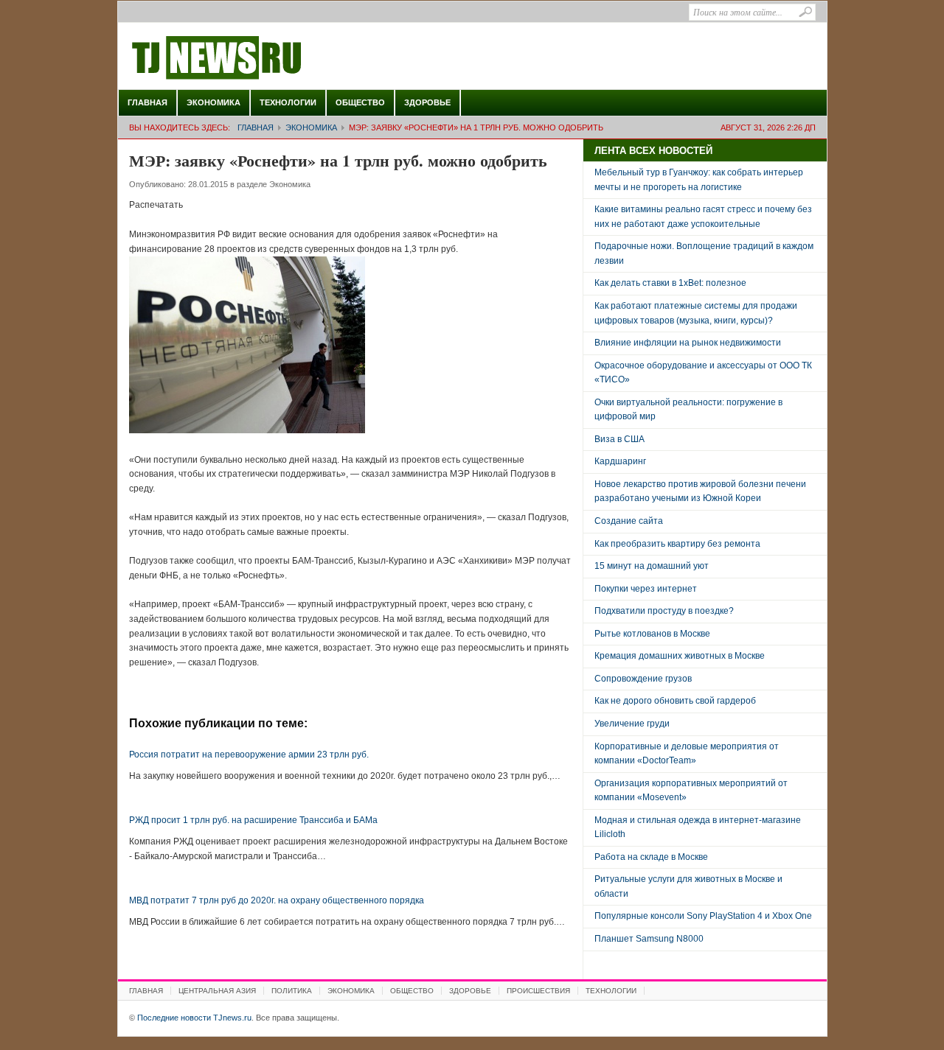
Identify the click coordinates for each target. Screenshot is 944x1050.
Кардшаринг (620, 461)
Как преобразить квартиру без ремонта (677, 544)
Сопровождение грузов (643, 678)
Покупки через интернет (645, 589)
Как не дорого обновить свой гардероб (675, 701)
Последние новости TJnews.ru (258, 58)
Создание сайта (628, 521)
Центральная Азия (217, 991)
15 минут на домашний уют (651, 566)
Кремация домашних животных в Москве (679, 656)
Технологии (288, 102)
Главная (147, 102)
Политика (291, 991)
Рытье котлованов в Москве (652, 634)
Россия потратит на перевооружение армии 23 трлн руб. (249, 754)
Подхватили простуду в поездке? (664, 611)
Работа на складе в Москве (651, 857)
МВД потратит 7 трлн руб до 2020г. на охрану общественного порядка (276, 900)
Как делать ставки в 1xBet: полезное (670, 283)
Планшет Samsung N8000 (649, 939)
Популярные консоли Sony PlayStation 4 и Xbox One (703, 916)
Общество (360, 102)
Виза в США (619, 439)
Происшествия (538, 991)
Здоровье (427, 102)
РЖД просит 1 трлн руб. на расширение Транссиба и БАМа (253, 820)
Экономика (213, 102)
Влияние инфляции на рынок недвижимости (687, 342)
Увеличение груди (632, 723)
